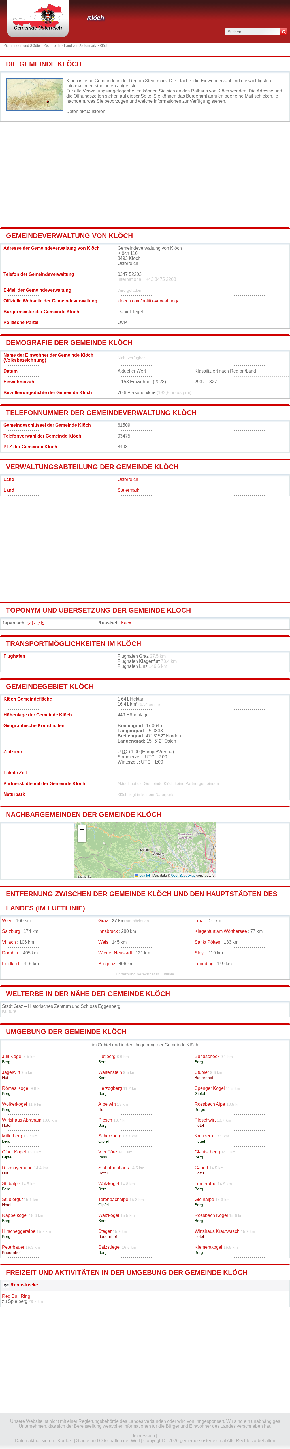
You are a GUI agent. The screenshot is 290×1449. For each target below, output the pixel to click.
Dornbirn (11, 952)
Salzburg (11, 931)
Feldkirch (11, 963)
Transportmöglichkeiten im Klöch (73, 643)
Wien (7, 920)
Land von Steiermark (80, 46)
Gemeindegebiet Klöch (50, 686)
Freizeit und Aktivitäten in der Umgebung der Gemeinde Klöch (126, 1272)
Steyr (200, 952)
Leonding (204, 963)
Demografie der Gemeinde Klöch (69, 342)
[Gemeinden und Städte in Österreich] (38, 29)
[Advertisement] (145, 174)
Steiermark (128, 490)
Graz (103, 920)
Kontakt (65, 1440)
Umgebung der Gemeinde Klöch (66, 1031)
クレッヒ (36, 623)
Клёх (126, 623)
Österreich (128, 479)
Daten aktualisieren (85, 111)
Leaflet (144, 875)
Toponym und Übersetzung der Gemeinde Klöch (98, 610)
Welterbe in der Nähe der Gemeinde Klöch (88, 994)
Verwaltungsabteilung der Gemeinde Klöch (92, 467)
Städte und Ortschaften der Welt (108, 1440)
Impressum (144, 1435)
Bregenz (106, 963)
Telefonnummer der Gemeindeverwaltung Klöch (101, 413)
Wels (103, 942)
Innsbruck (108, 931)
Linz (199, 920)
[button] (82, 829)
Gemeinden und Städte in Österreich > (34, 46)
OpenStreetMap (183, 875)
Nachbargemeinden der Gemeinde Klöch (83, 814)
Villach (9, 942)
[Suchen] (283, 31)
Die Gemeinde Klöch (44, 64)
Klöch (95, 17)
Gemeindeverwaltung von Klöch (69, 235)
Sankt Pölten (207, 942)
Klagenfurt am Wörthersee (221, 931)
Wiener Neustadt (115, 952)
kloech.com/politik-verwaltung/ (148, 300)
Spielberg (17, 1301)
